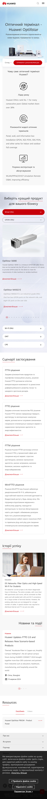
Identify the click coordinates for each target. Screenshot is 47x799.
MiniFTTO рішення (14, 484)
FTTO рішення (12, 406)
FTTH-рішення (12, 370)
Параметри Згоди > (23, 791)
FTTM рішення (12, 445)
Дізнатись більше (19, 773)
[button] (9, 317)
